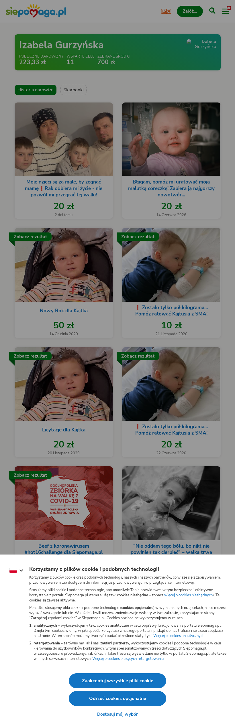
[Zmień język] (16, 571)
